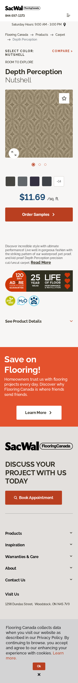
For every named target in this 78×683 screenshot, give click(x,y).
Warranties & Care (22, 556)
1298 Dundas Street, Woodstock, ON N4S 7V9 (37, 604)
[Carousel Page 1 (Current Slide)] (33, 164)
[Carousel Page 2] (40, 165)
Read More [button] (41, 262)
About (10, 568)
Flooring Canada (16, 34)
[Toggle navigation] (68, 15)
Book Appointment (36, 497)
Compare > (62, 51)
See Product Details (23, 321)
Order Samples (36, 214)
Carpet (60, 34)
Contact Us (15, 580)
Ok (39, 666)
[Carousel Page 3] (45, 165)
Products (42, 34)
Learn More (35, 412)
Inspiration (15, 545)
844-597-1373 (15, 15)
